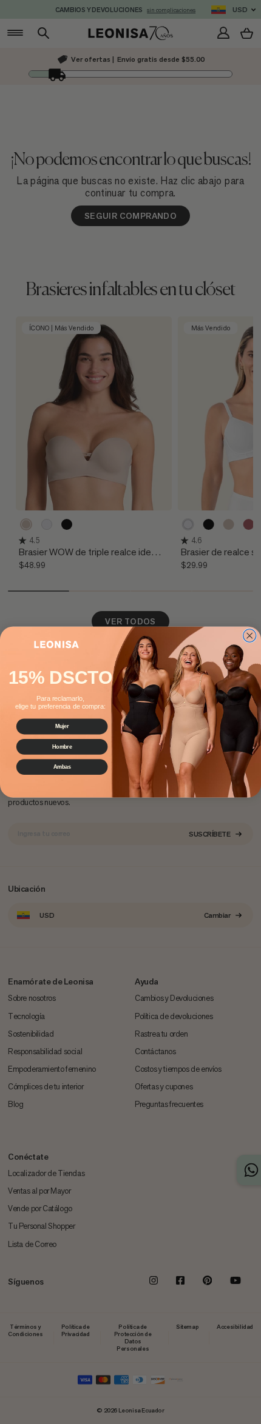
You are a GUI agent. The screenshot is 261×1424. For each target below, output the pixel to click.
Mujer (62, 726)
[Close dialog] (249, 636)
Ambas (62, 766)
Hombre (62, 746)
